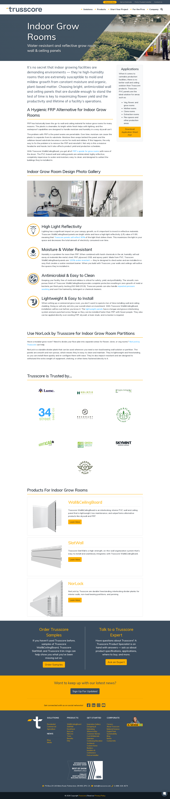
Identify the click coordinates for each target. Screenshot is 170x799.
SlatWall (70, 727)
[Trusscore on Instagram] (99, 706)
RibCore (70, 734)
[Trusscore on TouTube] (103, 706)
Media (49, 742)
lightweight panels (94, 309)
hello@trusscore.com (102, 786)
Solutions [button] (88, 9)
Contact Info (111, 741)
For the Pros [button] (139, 9)
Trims (69, 736)
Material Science (113, 729)
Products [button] (101, 9)
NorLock (70, 731)
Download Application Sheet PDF (130, 132)
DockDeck (71, 729)
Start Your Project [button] (119, 9)
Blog (49, 740)
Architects (90, 743)
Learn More (75, 522)
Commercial (51, 727)
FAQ (68, 741)
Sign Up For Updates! (85, 691)
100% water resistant (79, 260)
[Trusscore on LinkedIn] (94, 706)
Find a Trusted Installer (143, 2)
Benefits (70, 738)
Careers (110, 724)
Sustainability (112, 734)
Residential (51, 724)
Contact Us (158, 2)
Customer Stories (93, 734)
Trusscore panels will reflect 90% (69, 237)
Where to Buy (110, 2)
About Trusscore (113, 727)
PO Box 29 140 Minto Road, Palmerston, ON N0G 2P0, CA (67, 786)
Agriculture (51, 729)
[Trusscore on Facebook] (89, 706)
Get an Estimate (126, 2)
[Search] (162, 9)
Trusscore (82, 796)
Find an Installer (93, 755)
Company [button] (154, 9)
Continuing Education (94, 741)
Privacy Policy (100, 796)
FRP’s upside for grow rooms (85, 151)
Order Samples (54, 664)
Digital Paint (111, 731)
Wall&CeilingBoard (74, 724)
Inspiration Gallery (94, 724)
